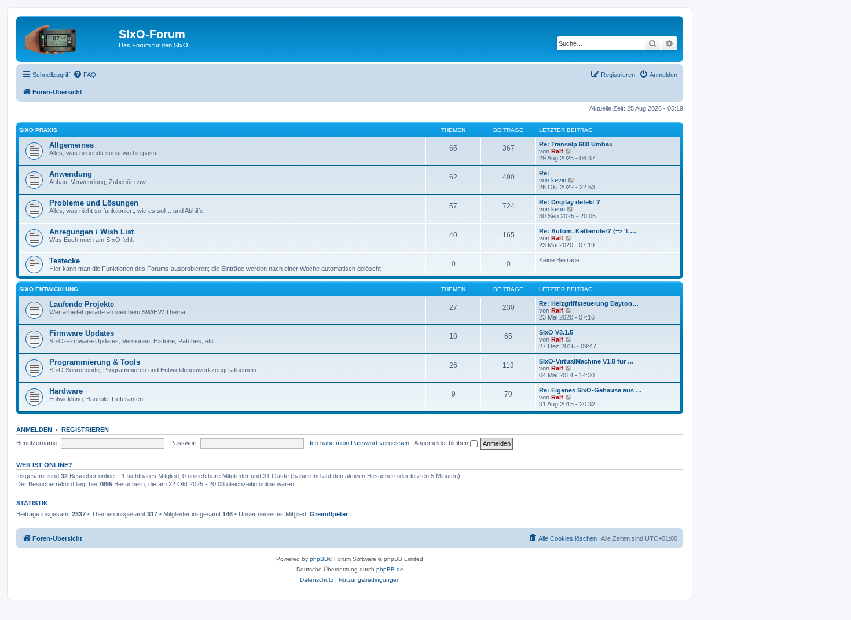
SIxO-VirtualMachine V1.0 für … (586, 361)
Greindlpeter (329, 514)
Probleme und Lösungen (93, 203)
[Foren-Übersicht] (69, 37)
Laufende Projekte (81, 304)
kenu (558, 209)
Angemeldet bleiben (442, 442)
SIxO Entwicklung (48, 289)
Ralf (557, 151)
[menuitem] (84, 75)
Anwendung (70, 174)
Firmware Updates (81, 333)
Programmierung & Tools (94, 362)
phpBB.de (390, 569)
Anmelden (34, 429)
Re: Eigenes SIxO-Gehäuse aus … (590, 390)
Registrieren (85, 429)
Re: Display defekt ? (569, 202)
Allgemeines (71, 145)
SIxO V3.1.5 (556, 332)
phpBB (319, 559)
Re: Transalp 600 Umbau (576, 144)
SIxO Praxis (38, 130)
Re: (544, 173)
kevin (558, 180)
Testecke (64, 260)
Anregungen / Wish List (91, 232)
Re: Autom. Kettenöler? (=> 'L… (587, 231)
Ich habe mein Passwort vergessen (359, 442)
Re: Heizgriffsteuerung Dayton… (589, 303)
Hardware (66, 391)
